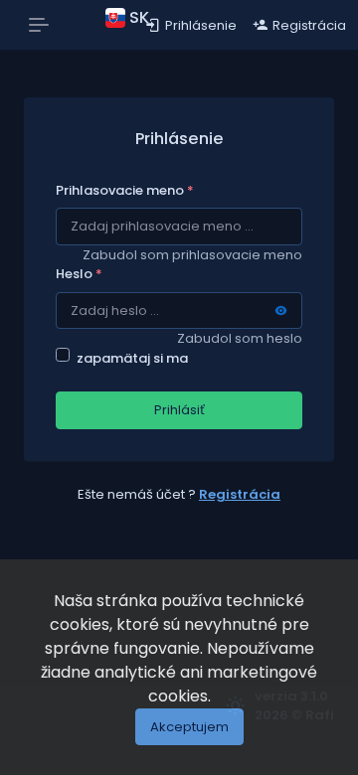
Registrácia (239, 494)
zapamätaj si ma (132, 358)
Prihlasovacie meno (125, 190)
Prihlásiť (179, 409)
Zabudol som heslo (239, 338)
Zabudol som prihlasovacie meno (192, 254)
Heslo (79, 273)
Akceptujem (189, 726)
